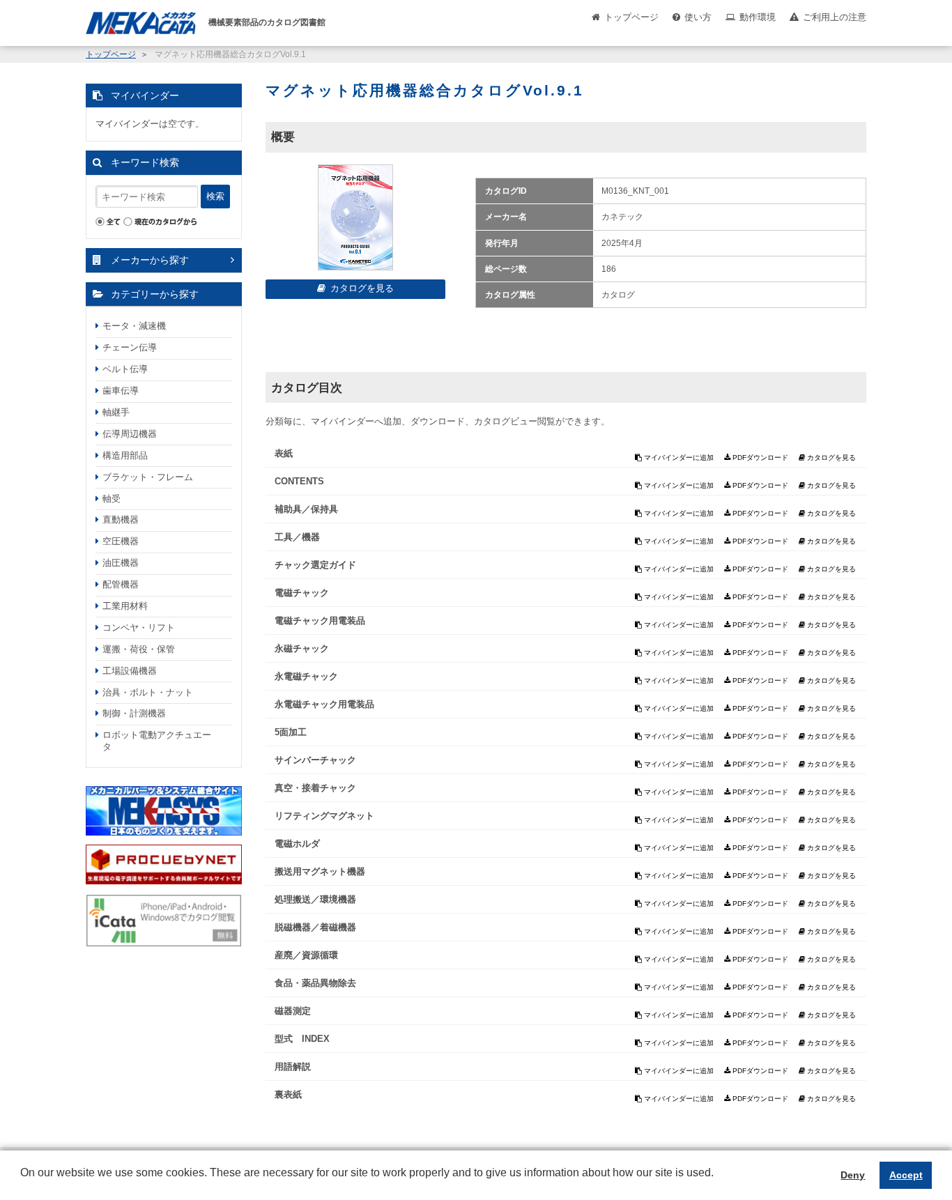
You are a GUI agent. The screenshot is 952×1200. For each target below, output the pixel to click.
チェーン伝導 (129, 347)
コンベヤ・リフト (138, 627)
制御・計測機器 (134, 713)
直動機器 (120, 519)
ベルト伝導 (125, 369)
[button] (22, 1183)
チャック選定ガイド (315, 565)
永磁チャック (302, 648)
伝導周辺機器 (129, 434)
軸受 (111, 498)
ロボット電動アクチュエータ (156, 741)
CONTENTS (299, 481)
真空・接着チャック (315, 788)
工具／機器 (297, 537)
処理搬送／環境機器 (315, 899)
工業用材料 (125, 606)
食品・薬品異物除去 (315, 983)
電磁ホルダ (297, 843)
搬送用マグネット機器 (320, 871)
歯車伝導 (120, 390)
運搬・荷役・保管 (138, 649)
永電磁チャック (306, 676)
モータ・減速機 (134, 326)
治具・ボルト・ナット (147, 692)
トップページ (631, 17)
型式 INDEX (302, 1038)
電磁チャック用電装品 (320, 620)
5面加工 (291, 732)
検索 (215, 196)
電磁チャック (302, 592)
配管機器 (120, 584)
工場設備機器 (129, 671)
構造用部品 (125, 455)
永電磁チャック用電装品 (324, 704)
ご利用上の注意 (834, 17)
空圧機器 (120, 541)
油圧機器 (120, 562)
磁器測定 (293, 1011)
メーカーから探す (150, 260)
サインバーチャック (315, 760)
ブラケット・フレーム (147, 477)
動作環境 (757, 17)
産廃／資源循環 (306, 955)
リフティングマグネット (324, 815)
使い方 (698, 17)
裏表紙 (288, 1094)
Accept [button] (906, 1174)
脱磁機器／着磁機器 (315, 927)
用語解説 (293, 1066)
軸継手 (116, 412)
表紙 (284, 453)
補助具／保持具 (306, 509)
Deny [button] (852, 1174)
